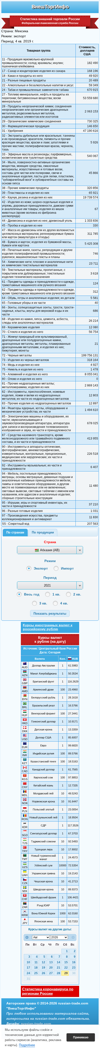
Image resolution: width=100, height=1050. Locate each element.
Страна (50, 542)
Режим (50, 561)
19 (43, 967)
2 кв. (77, 594)
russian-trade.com (36, 1024)
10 (28, 962)
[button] (50, 613)
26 (43, 973)
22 (66, 967)
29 (66, 973)
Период (50, 578)
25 (36, 973)
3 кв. (43, 603)
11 (36, 962)
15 (66, 962)
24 (28, 973)
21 (58, 967)
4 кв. (64, 603)
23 (73, 967)
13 (51, 962)
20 (51, 967)
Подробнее (27, 1045)
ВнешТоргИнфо (50, 6)
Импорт (67, 568)
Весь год (31, 594)
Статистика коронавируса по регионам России (47, 991)
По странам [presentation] (15, 532)
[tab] (15, 533)
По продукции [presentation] (43, 532)
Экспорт (41, 568)
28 (58, 973)
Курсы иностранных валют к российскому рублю (47, 627)
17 (28, 967)
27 (51, 973)
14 (58, 962)
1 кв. (56, 594)
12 (43, 962)
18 (36, 967)
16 (73, 962)
